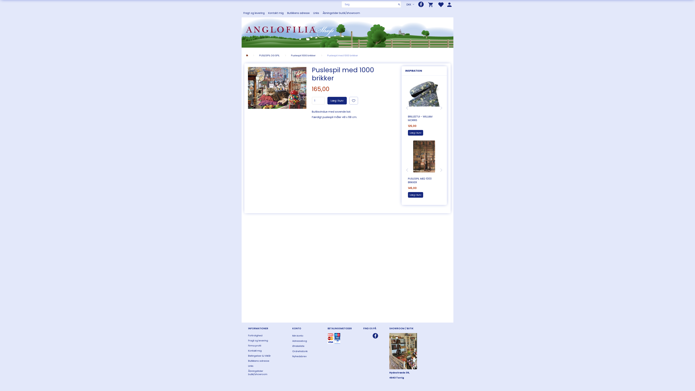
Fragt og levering (254, 13)
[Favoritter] (440, 4)
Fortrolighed (255, 335)
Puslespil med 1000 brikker (420, 180)
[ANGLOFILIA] (347, 32)
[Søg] (399, 4)
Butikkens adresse (298, 13)
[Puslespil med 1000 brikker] (277, 88)
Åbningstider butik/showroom (341, 13)
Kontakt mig (276, 13)
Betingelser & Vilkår (259, 355)
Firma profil (254, 345)
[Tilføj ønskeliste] (353, 100)
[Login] (449, 4)
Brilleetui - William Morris (420, 118)
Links (316, 13)
